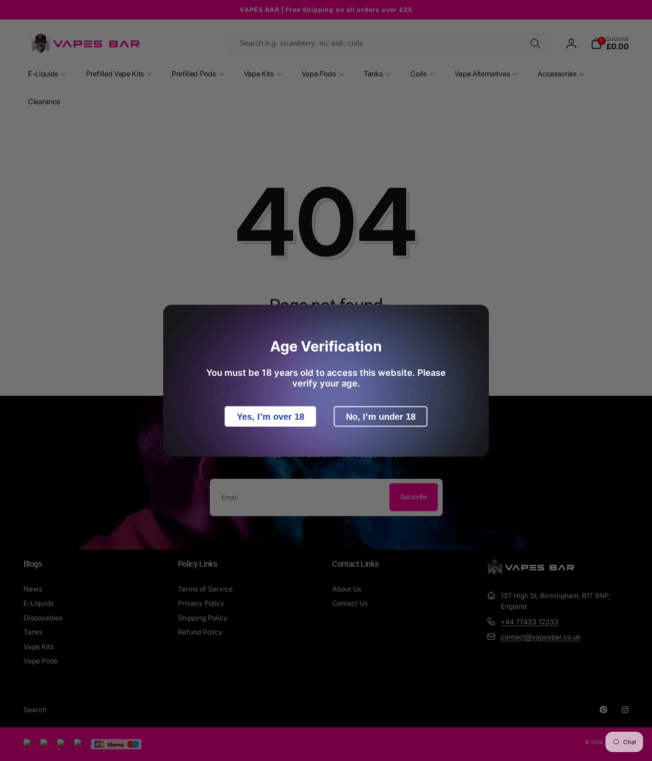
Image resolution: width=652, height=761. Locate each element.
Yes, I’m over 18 (270, 416)
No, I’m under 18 (381, 416)
